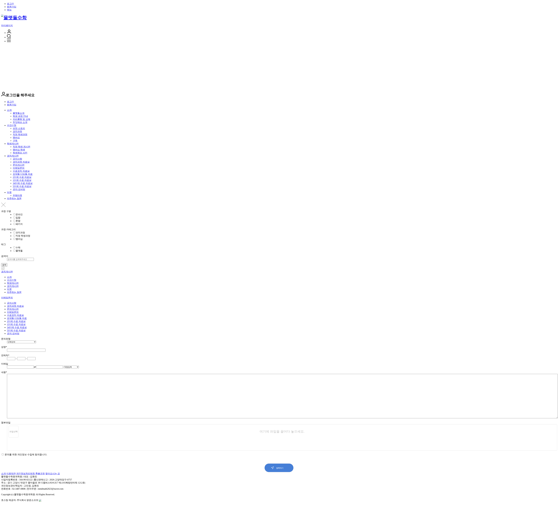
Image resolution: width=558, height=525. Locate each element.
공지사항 (17, 159)
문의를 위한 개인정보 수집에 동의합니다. (25, 454)
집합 (18, 217)
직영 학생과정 (20, 134)
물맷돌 (19, 251)
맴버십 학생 (19, 149)
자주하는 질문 (14, 198)
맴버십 (16, 137)
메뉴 (9, 10)
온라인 (19, 214)
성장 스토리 (19, 128)
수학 (18, 247)
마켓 (9, 192)
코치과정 (17, 131)
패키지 (19, 224)
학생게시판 (13, 143)
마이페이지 (7, 25)
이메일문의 (18, 168)
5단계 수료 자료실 (22, 186)
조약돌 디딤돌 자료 (23, 174)
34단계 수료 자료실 (23, 183)
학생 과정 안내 (20, 116)
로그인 (10, 3)
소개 (9, 110)
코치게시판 (13, 156)
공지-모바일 (19, 189)
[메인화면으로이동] (14, 17)
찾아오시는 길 (52, 473)
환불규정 (40, 473)
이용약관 (11, 473)
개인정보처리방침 (25, 473)
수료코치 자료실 (21, 171)
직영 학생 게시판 (21, 146)
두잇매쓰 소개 (20, 122)
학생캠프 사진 (20, 153)
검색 (4, 265)
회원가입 (11, 7)
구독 (15, 140)
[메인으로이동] (3, 269)
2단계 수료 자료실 (22, 177)
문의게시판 (18, 165)
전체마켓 (17, 195)
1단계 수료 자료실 (22, 180)
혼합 (18, 221)
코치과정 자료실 (21, 162)
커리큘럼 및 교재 (21, 119)
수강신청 (11, 125)
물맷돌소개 (18, 113)
